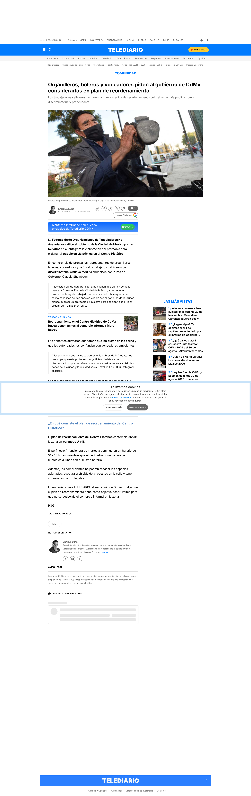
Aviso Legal (116, 790)
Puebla (142, 40)
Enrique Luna (66, 208)
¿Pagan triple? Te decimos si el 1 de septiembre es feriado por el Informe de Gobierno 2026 (184, 331)
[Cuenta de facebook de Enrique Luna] (79, 558)
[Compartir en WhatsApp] (97, 208)
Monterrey (96, 40)
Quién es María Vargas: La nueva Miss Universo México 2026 (185, 360)
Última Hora (52, 58)
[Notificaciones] (201, 40)
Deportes (156, 58)
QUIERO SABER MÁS (113, 407)
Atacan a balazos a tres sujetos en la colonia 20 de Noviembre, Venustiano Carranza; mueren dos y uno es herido (185, 315)
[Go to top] (206, 780)
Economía (188, 58)
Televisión (107, 58)
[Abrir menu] (44, 50)
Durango (178, 40)
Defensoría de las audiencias (139, 790)
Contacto (161, 790)
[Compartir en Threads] (117, 208)
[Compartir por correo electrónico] (123, 208)
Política (93, 58)
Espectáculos (123, 58)
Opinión (202, 58)
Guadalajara (114, 40)
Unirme (126, 226)
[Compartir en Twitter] (110, 208)
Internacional (172, 58)
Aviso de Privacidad (97, 790)
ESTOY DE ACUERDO (137, 407)
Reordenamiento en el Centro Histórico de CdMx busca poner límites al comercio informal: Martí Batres (82, 325)
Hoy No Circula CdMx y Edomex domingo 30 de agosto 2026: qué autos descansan (185, 377)
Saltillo (154, 40)
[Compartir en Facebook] (104, 208)
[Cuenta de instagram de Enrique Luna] (72, 558)
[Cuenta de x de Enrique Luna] (65, 558)
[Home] (125, 50)
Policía (81, 58)
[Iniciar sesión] (208, 40)
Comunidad (68, 58)
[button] (125, 215)
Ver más (105, 552)
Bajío (166, 40)
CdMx (83, 40)
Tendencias (141, 58)
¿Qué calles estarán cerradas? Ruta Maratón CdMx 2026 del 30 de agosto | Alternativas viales (185, 346)
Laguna (130, 40)
